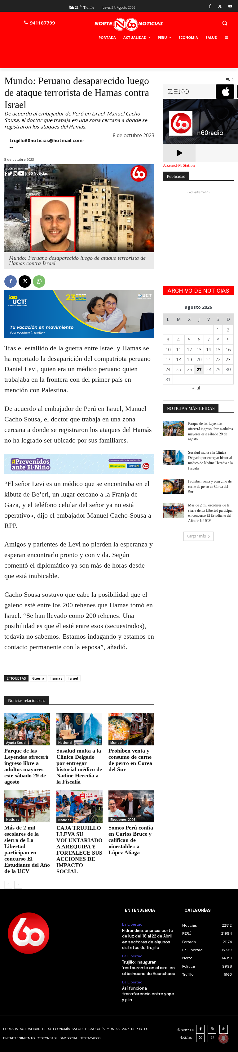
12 (189, 350)
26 (189, 369)
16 (228, 350)
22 (217, 359)
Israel (73, 678)
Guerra (38, 678)
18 (178, 359)
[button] (224, 23)
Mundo (116, 742)
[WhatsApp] (39, 281)
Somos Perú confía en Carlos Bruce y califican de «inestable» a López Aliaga (130, 840)
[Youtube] (230, 6)
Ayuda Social (16, 742)
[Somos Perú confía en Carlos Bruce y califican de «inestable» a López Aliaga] (131, 806)
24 (167, 369)
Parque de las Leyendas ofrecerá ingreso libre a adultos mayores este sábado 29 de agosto (26, 766)
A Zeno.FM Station (179, 165)
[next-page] (18, 885)
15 (217, 350)
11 (178, 350)
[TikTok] (223, 1029)
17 (167, 359)
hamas (56, 678)
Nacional (65, 742)
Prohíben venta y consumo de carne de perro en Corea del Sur (130, 760)
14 (208, 350)
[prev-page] (8, 885)
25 (178, 369)
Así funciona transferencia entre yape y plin (148, 994)
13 (198, 350)
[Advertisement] (198, 227)
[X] (219, 6)
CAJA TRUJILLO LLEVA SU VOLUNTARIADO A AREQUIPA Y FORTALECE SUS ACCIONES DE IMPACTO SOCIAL (79, 849)
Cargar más (196, 536)
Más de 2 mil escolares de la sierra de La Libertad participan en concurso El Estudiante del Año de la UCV (27, 849)
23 (228, 359)
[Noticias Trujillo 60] (129, 24)
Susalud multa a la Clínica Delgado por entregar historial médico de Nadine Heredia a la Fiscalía (79, 766)
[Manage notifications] (223, 1038)
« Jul (196, 388)
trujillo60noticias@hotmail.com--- (46, 143)
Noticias (12, 819)
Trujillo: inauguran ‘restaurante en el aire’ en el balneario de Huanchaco (148, 968)
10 (167, 350)
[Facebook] (210, 6)
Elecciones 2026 (122, 819)
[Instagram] (212, 1029)
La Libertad (132, 924)
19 (189, 359)
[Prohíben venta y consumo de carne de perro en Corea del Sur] (131, 729)
